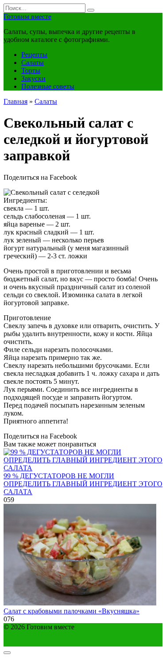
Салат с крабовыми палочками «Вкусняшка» (71, 611)
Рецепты (34, 54)
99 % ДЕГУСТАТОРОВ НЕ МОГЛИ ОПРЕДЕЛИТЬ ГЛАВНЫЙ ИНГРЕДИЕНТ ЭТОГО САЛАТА (83, 483)
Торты (30, 70)
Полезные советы (47, 86)
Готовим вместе (27, 16)
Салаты (32, 62)
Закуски (33, 78)
